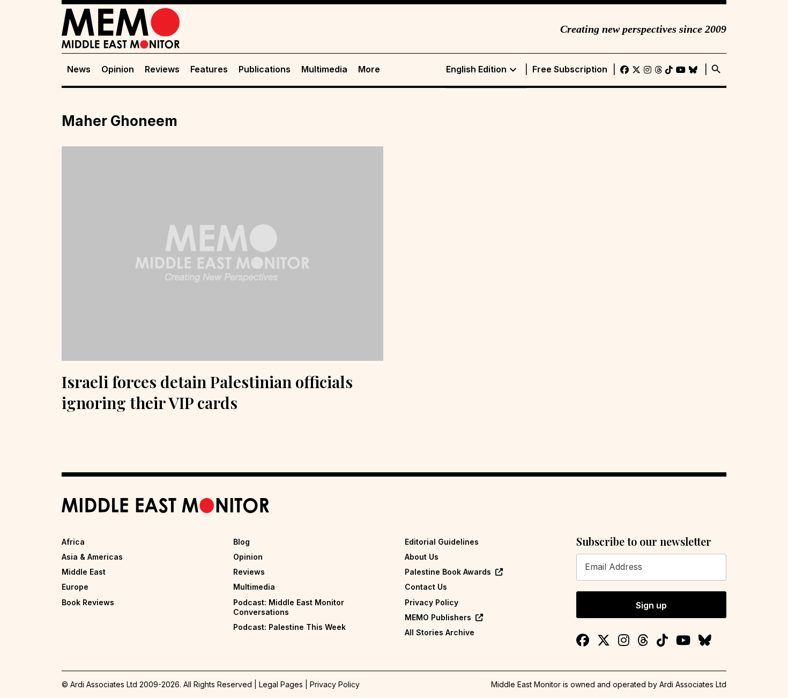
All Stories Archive (439, 632)
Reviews (162, 69)
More (369, 69)
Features (209, 69)
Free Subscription (569, 69)
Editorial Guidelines (442, 541)
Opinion (117, 69)
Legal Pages (281, 684)
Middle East (84, 571)
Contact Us (426, 586)
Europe (75, 586)
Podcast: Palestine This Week (289, 627)
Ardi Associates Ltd (692, 684)
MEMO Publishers (438, 617)
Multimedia (324, 69)
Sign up (651, 605)
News (79, 69)
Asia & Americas (92, 556)
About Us (421, 556)
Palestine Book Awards (448, 571)
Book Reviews (88, 602)
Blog (241, 541)
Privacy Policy (431, 602)
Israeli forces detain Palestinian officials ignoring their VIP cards (207, 392)
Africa (73, 541)
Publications (265, 69)
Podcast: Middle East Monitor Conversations (288, 607)
